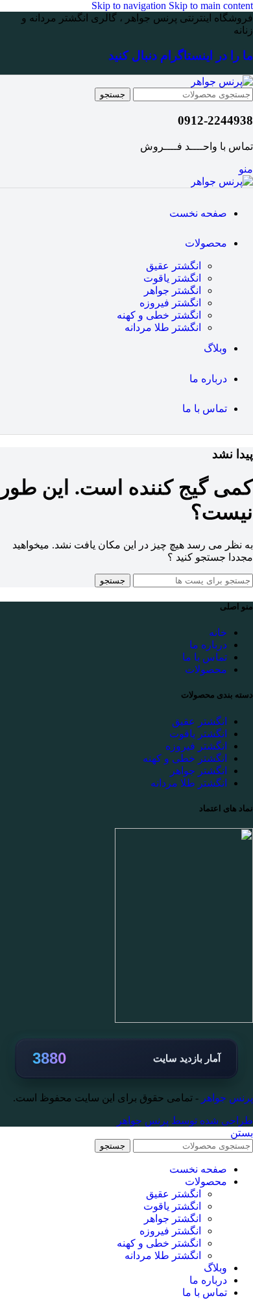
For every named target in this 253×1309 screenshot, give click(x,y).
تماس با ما (204, 657)
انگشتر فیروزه (170, 302)
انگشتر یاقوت (172, 278)
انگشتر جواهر (172, 290)
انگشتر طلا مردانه (163, 327)
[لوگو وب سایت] (222, 81)
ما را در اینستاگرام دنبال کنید (180, 55)
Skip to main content (211, 5)
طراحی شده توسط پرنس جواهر (185, 1120)
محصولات (206, 669)
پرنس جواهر (226, 1097)
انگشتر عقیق (173, 265)
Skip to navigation (130, 5)
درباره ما (208, 644)
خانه (218, 632)
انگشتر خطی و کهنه (159, 315)
